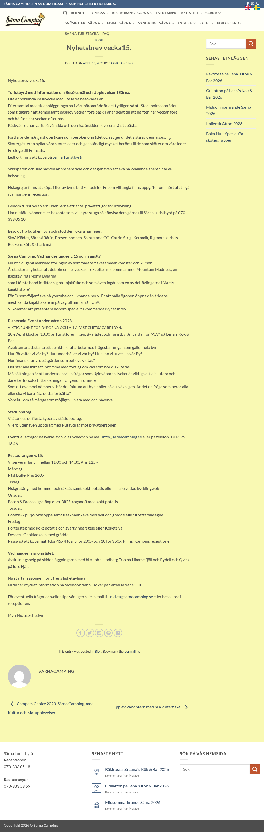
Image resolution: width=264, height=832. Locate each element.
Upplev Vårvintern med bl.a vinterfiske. (147, 706)
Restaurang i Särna (130, 13)
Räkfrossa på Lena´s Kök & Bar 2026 (229, 77)
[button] (65, 13)
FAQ (105, 34)
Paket (204, 23)
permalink (132, 651)
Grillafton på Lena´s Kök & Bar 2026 (229, 94)
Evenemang (166, 13)
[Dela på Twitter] (90, 633)
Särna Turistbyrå (82, 34)
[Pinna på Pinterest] (108, 633)
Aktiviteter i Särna (199, 13)
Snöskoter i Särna (82, 23)
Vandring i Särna (154, 23)
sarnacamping (121, 63)
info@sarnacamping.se (122, 436)
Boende (78, 13)
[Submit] (251, 44)
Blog (99, 40)
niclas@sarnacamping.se (131, 596)
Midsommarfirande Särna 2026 (228, 110)
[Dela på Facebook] (80, 633)
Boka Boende (229, 23)
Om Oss (98, 13)
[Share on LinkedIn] (118, 633)
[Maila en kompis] (99, 633)
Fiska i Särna (119, 23)
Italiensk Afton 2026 (224, 123)
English (185, 23)
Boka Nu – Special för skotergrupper (224, 137)
